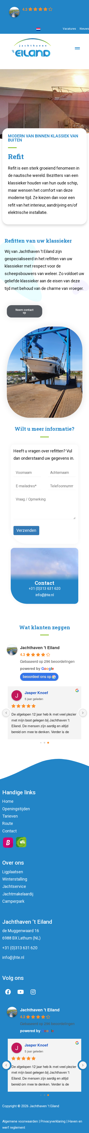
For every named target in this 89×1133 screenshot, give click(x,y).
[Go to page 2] (48, 743)
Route (7, 823)
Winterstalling (14, 879)
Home (7, 801)
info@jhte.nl (44, 595)
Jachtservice (14, 886)
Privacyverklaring (53, 1121)
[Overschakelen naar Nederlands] (38, 29)
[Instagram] (33, 992)
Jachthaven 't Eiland (40, 647)
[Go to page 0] (40, 742)
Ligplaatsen (12, 871)
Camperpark (13, 901)
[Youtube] (20, 992)
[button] (77, 63)
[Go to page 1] (44, 742)
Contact (9, 831)
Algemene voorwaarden (20, 1121)
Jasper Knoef (36, 692)
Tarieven (10, 816)
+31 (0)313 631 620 (44, 588)
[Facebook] (8, 992)
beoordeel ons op (37, 676)
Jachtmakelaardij (17, 894)
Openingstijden (16, 808)
